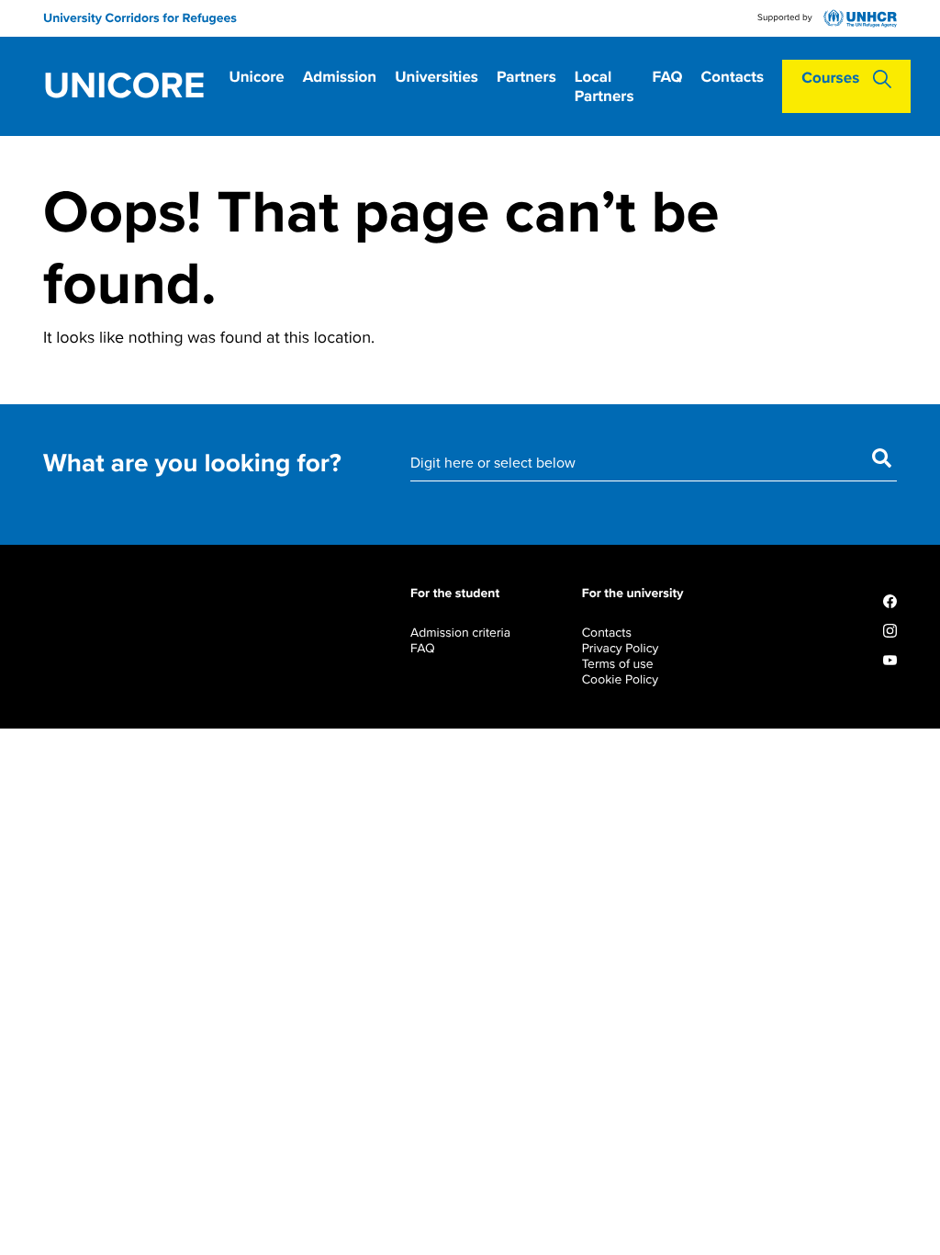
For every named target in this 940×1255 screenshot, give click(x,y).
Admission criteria (460, 632)
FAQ (668, 76)
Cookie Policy (620, 679)
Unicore (124, 86)
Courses (830, 77)
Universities (436, 76)
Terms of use (618, 664)
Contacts (733, 76)
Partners (526, 76)
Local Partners (604, 86)
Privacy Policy (620, 648)
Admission (340, 76)
